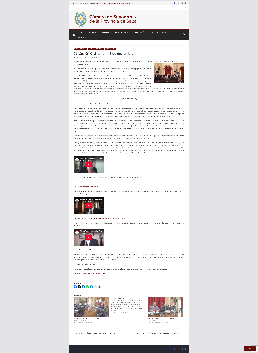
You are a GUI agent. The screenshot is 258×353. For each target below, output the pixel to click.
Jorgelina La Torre (94, 58)
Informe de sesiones (80, 49)
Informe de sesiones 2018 (96, 49)
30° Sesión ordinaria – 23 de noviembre (161, 318)
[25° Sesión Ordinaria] (129, 305)
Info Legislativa (121, 32)
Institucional (91, 32)
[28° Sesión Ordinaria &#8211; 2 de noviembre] (91, 307)
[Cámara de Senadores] (74, 34)
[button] (97, 32)
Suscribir (250, 348)
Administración (139, 32)
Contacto (82, 37)
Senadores (106, 32)
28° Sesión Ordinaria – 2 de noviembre (86, 318)
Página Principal (110, 49)
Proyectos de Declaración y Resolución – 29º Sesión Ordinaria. (97, 333)
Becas (163, 32)
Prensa (153, 32)
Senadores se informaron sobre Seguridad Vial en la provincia (160, 333)
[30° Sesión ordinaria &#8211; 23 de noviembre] (165, 307)
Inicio (80, 32)
